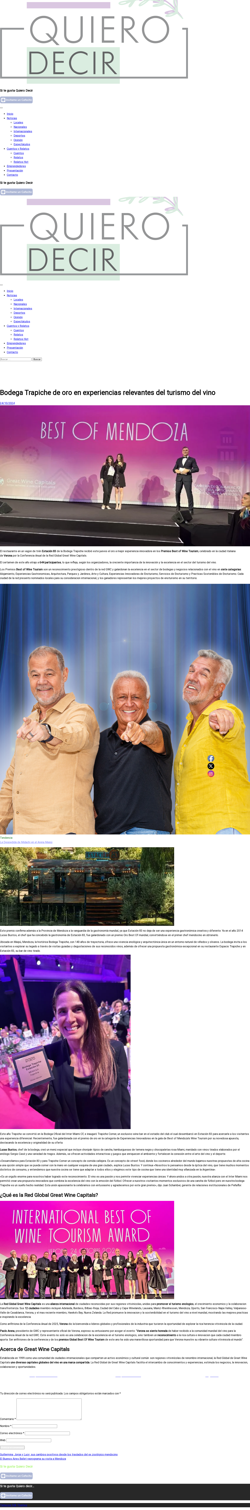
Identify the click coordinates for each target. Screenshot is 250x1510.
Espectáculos (22, 144)
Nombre (5, 1426)
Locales (18, 122)
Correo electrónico (12, 1433)
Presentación (15, 170)
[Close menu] (1, 107)
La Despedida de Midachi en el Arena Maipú (26, 842)
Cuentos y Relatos (18, 148)
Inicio (10, 113)
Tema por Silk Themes (13, 1505)
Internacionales (23, 131)
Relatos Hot (21, 162)
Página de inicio (16, 366)
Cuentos (19, 153)
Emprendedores (16, 166)
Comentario (8, 1419)
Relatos (18, 157)
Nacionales (20, 127)
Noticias (12, 118)
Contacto (12, 174)
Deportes (19, 135)
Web (2, 1440)
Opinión (18, 140)
